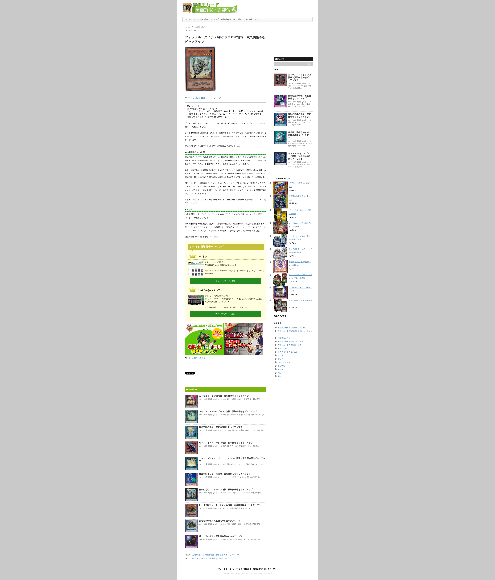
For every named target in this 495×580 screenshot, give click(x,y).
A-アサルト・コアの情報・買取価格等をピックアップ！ (225, 396)
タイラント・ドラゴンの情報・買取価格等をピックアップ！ (299, 77)
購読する (280, 59)
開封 (279, 376)
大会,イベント (283, 373)
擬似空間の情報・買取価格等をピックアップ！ (220, 427)
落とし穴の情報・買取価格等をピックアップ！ (220, 536)
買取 (203, 358)
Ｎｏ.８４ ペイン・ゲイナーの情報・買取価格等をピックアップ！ (300, 156)
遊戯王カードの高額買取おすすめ (291, 328)
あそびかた (282, 348)
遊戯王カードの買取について (248, 19)
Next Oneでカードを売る (225, 314)
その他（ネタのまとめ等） (288, 352)
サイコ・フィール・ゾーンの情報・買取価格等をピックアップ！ (229, 411)
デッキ (280, 359)
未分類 (280, 369)
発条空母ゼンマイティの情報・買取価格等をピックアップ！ (227, 489)
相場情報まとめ (284, 338)
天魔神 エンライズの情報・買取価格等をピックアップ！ (216, 555)
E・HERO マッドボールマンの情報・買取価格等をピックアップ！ (230, 505)
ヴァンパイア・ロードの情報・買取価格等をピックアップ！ (227, 443)
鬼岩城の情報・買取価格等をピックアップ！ (219, 521)
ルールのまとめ (195, 358)
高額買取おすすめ (228, 19)
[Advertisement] (293, 39)
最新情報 (281, 366)
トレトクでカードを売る (226, 281)
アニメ (280, 355)
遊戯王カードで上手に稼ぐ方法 (290, 341)
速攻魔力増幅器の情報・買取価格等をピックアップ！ (299, 135)
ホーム (188, 19)
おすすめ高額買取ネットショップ (206, 19)
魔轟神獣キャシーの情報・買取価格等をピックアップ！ (225, 474)
